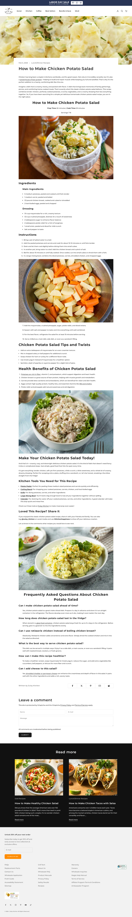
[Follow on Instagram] (16, 905)
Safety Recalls (43, 882)
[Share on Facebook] (72, 686)
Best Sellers (50, 11)
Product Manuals (45, 875)
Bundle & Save (65, 11)
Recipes (41, 886)
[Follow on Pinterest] (21, 905)
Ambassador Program (80, 886)
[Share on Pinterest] (90, 686)
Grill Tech (41, 865)
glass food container (44, 623)
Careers (75, 868)
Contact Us (9, 872)
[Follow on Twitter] (11, 905)
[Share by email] (99, 686)
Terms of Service (81, 705)
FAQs (7, 865)
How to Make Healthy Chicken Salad (36, 803)
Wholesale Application (13, 875)
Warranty (75, 865)
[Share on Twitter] (81, 686)
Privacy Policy (65, 705)
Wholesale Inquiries (79, 872)
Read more (19, 820)
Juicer (19, 11)
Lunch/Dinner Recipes (40, 63)
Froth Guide (9, 879)
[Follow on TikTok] (31, 905)
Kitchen (29, 11)
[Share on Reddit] (108, 686)
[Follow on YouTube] (26, 905)
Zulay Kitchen (43, 506)
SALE (77, 11)
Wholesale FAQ (44, 872)
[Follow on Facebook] (6, 905)
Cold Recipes (20, 799)
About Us (41, 868)
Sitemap (8, 886)
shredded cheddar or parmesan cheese (41, 673)
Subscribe (12, 856)
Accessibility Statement (14, 882)
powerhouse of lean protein (31, 80)
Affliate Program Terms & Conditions (86, 882)
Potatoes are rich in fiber (31, 374)
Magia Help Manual (79, 875)
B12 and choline (86, 384)
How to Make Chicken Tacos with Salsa (92, 803)
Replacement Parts (12, 868)
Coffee (39, 11)
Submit (25, 735)
